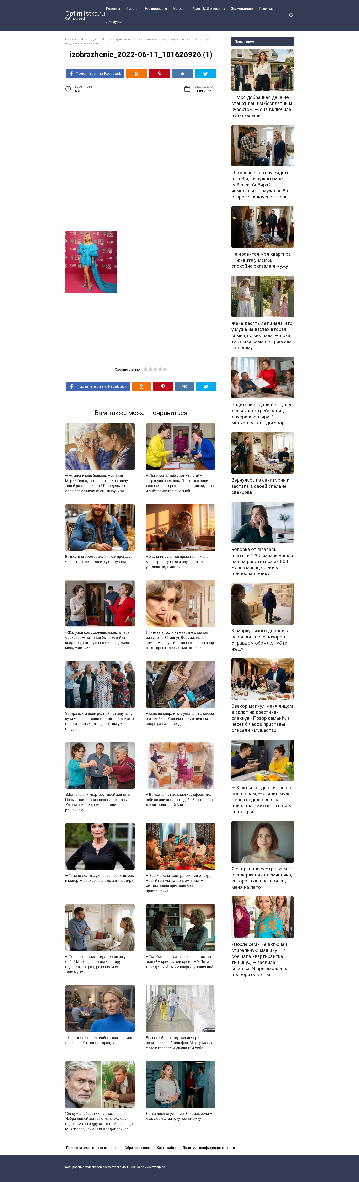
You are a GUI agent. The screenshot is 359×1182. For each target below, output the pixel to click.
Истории (179, 9)
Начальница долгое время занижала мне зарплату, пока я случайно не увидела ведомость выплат (177, 562)
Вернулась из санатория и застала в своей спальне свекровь (260, 486)
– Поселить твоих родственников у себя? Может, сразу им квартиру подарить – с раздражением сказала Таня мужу (96, 964)
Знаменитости (242, 9)
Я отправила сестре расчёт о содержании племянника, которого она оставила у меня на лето (261, 878)
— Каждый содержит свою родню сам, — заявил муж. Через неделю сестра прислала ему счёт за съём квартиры (261, 800)
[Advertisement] (141, 134)
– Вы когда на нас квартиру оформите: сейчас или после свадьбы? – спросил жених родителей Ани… (179, 800)
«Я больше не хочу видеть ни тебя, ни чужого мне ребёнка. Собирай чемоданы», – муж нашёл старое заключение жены (260, 185)
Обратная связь (138, 1148)
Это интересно (156, 9)
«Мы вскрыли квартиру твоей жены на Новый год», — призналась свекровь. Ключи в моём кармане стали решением (98, 802)
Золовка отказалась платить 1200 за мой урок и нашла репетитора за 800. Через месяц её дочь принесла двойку (262, 561)
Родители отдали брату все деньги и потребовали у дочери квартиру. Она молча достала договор (262, 413)
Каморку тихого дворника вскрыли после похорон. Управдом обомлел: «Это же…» (260, 640)
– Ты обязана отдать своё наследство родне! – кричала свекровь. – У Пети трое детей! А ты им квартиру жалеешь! (179, 961)
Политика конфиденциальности (209, 1148)
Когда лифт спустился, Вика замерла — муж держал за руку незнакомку (179, 1116)
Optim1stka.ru (85, 13)
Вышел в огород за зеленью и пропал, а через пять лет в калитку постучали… (99, 559)
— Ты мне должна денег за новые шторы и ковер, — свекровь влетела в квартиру (100, 878)
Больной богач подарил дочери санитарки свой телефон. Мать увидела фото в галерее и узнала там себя (179, 1042)
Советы (132, 9)
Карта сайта (167, 1148)
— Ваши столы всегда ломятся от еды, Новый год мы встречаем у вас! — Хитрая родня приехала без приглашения (178, 883)
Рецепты (113, 9)
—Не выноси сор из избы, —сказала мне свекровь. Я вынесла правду (99, 1040)
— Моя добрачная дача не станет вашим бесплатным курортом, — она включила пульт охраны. (261, 106)
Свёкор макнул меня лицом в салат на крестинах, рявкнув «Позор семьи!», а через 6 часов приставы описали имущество (262, 718)
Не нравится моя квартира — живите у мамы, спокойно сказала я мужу (261, 260)
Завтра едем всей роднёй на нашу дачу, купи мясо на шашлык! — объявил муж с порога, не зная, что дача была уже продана (99, 721)
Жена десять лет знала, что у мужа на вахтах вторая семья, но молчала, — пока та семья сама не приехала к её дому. (262, 335)
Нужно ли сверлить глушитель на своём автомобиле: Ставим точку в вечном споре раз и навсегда (180, 718)
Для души (114, 22)
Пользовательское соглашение (92, 1148)
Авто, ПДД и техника (209, 9)
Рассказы (266, 9)
